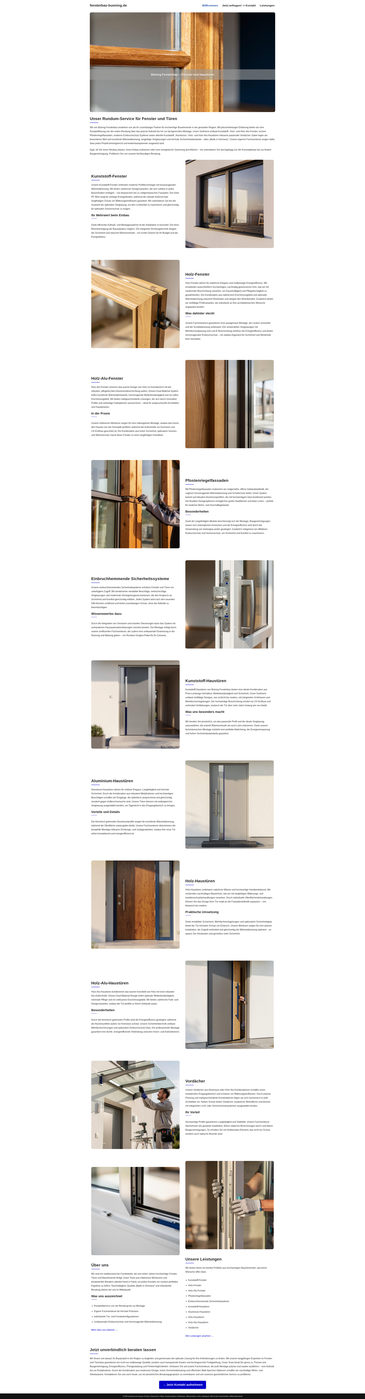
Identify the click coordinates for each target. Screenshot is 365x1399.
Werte (162, 1396)
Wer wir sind (214, 1396)
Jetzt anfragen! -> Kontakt (239, 5)
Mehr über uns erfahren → (104, 1330)
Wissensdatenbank (236, 1396)
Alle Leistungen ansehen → (199, 1336)
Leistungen (267, 5)
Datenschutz (155, 1396)
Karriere (147, 1396)
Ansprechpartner (170, 1396)
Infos (199, 1396)
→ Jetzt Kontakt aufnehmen (183, 1384)
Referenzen (181, 1396)
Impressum (205, 1396)
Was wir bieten (191, 1396)
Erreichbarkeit (224, 1396)
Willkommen (210, 5)
